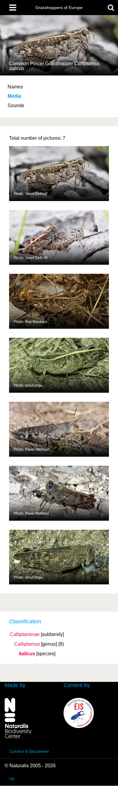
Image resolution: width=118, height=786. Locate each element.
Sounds (16, 105)
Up (12, 778)
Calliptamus (27, 644)
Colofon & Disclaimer (29, 751)
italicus (27, 653)
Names (15, 86)
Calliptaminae (25, 634)
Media (14, 96)
